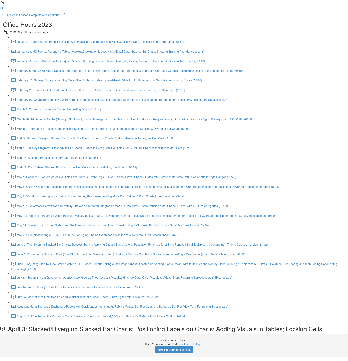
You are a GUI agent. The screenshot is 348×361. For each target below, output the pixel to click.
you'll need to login (190, 344)
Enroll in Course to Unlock (174, 350)
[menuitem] (2, 9)
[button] (2, 4)
